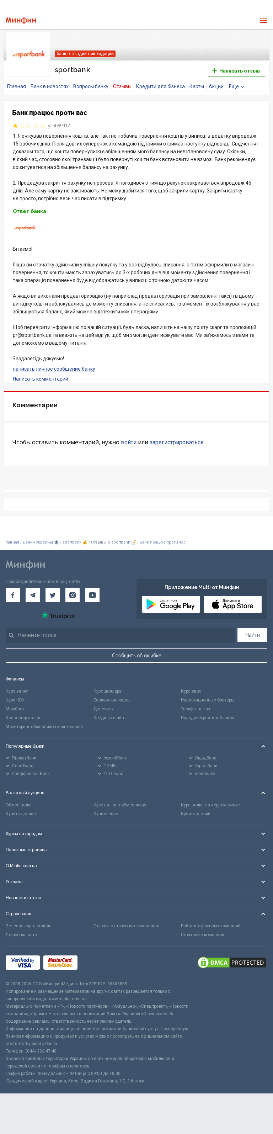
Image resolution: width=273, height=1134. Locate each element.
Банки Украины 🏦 (41, 542)
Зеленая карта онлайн (29, 925)
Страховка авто (21, 934)
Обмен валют (19, 804)
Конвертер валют (23, 717)
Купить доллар (21, 813)
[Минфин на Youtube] (92, 595)
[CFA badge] (97, 963)
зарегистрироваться (176, 442)
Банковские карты (111, 700)
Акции (216, 86)
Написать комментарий (40, 379)
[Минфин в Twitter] (53, 595)
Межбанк (15, 708)
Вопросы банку (90, 86)
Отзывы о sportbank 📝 (114, 542)
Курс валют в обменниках (119, 804)
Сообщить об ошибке (136, 655)
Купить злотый (195, 813)
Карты (196, 86)
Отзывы (122, 86)
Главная (16, 86)
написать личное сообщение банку (54, 369)
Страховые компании (202, 934)
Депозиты (103, 708)
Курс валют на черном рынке (210, 804)
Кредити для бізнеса (160, 86)
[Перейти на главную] (21, 20)
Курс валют (17, 691)
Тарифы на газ (195, 708)
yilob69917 (59, 125)
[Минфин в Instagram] (72, 595)
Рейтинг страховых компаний (211, 925)
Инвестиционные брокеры (207, 700)
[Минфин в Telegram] (33, 595)
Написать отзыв (239, 71)
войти (128, 442)
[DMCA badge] (231, 963)
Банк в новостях (50, 86)
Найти (252, 635)
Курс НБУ (15, 700)
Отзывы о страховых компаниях (126, 925)
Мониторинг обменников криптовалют (44, 726)
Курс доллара (107, 691)
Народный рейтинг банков (207, 717)
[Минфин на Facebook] (13, 595)
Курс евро (191, 691)
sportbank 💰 (75, 542)
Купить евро (105, 813)
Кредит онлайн (108, 717)
